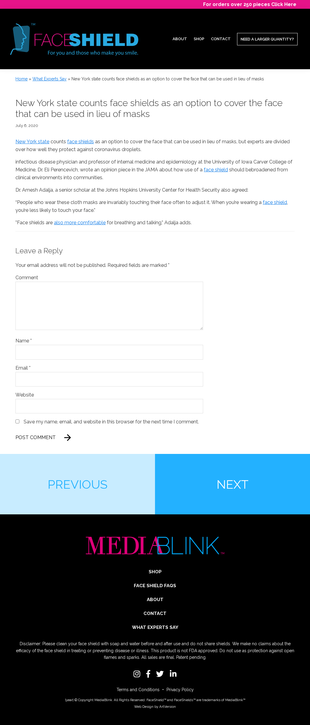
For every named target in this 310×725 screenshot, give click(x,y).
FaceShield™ (156, 700)
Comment (26, 277)
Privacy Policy (180, 689)
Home (21, 78)
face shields (80, 141)
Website (24, 395)
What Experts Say (49, 78)
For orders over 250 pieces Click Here (249, 4)
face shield (216, 170)
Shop (155, 571)
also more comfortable (80, 222)
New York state (32, 141)
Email (23, 368)
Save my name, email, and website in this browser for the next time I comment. (111, 422)
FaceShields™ (185, 700)
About (155, 599)
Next (232, 484)
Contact (155, 613)
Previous (77, 484)
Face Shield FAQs (155, 585)
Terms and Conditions (138, 689)
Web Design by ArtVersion (155, 706)
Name (23, 341)
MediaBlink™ (235, 700)
